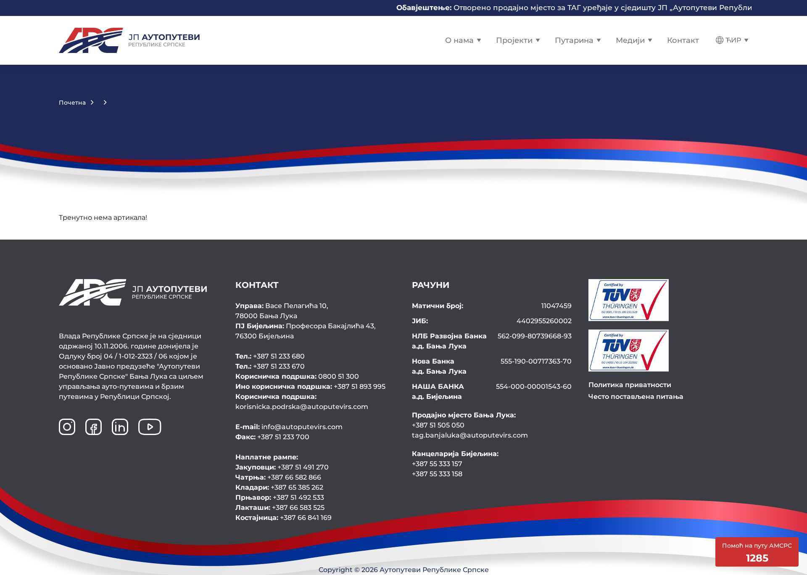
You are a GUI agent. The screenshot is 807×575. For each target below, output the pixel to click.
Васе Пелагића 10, (281, 311)
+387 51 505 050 (438, 425)
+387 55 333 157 (437, 464)
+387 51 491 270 (282, 467)
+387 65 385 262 (279, 487)
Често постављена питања (635, 397)
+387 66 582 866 (278, 477)
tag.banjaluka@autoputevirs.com (470, 435)
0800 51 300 (297, 376)
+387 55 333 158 (437, 474)
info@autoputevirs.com (289, 427)
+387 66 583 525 (279, 508)
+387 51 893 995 (310, 386)
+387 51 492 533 (279, 497)
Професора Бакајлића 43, (305, 331)
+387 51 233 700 (272, 437)
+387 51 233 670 (270, 366)
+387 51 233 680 (270, 356)
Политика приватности (629, 385)
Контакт (683, 40)
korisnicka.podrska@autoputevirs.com (301, 402)
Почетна (72, 102)
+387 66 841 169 (283, 518)
